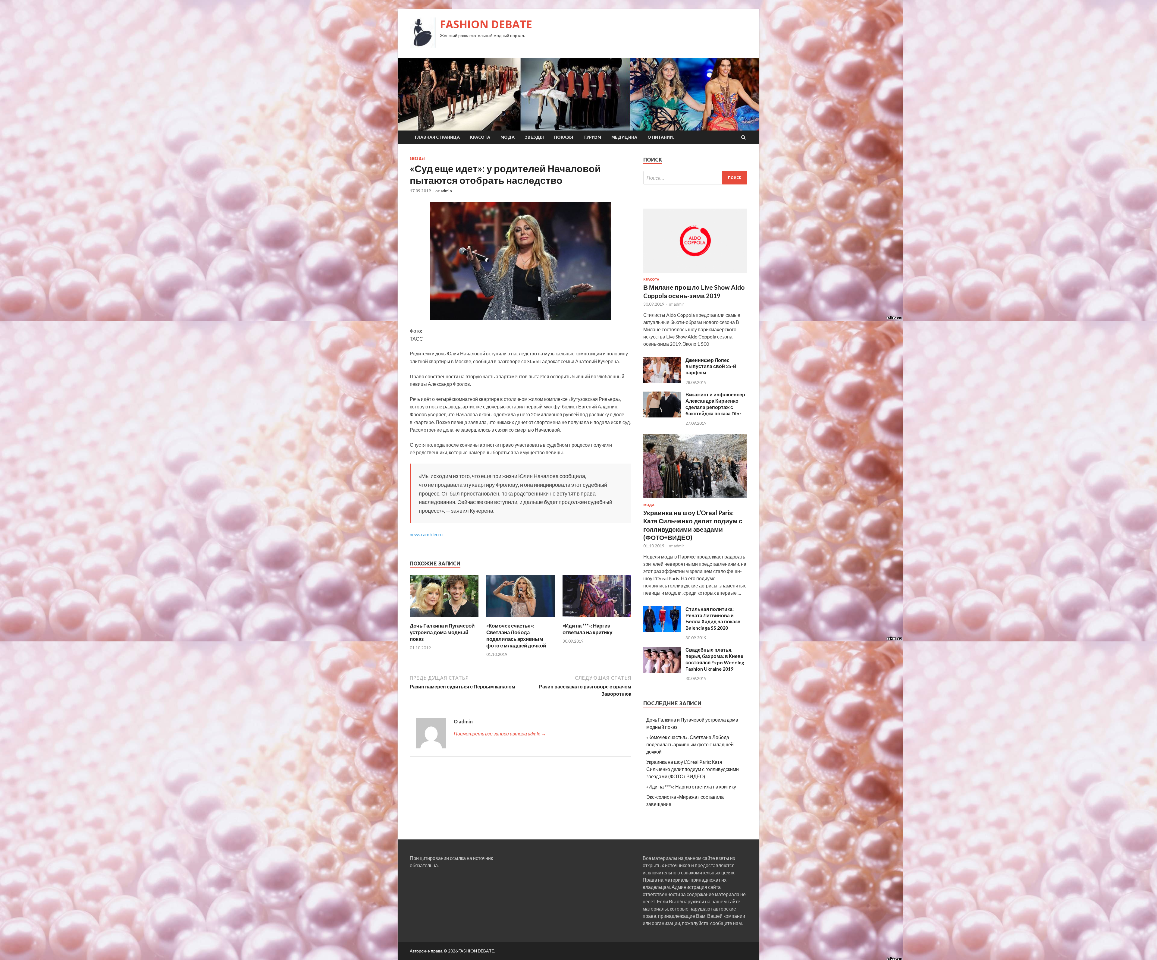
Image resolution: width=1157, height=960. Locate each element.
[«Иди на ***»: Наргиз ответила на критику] (597, 619)
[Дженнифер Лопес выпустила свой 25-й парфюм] (662, 381)
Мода (507, 137)
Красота (480, 137)
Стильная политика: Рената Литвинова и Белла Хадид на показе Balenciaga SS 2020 (712, 618)
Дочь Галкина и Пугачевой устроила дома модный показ (442, 632)
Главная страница (437, 137)
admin (446, 190)
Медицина (624, 137)
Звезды (534, 137)
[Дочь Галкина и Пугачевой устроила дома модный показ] (444, 619)
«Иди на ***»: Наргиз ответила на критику (587, 628)
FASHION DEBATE (486, 24)
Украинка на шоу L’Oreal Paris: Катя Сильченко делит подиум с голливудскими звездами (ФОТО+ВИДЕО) (692, 769)
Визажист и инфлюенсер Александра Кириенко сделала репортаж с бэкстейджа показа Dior (715, 404)
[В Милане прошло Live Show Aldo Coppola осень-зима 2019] (695, 274)
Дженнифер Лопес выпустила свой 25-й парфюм (710, 366)
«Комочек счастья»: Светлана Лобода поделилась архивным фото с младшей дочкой (516, 635)
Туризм (592, 137)
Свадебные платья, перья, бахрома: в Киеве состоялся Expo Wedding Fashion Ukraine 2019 (714, 659)
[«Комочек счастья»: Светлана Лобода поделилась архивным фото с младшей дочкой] (520, 619)
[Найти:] (695, 177)
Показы (563, 137)
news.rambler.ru (426, 534)
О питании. (660, 137)
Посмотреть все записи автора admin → (500, 733)
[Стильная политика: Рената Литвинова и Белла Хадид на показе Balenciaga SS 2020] (662, 630)
